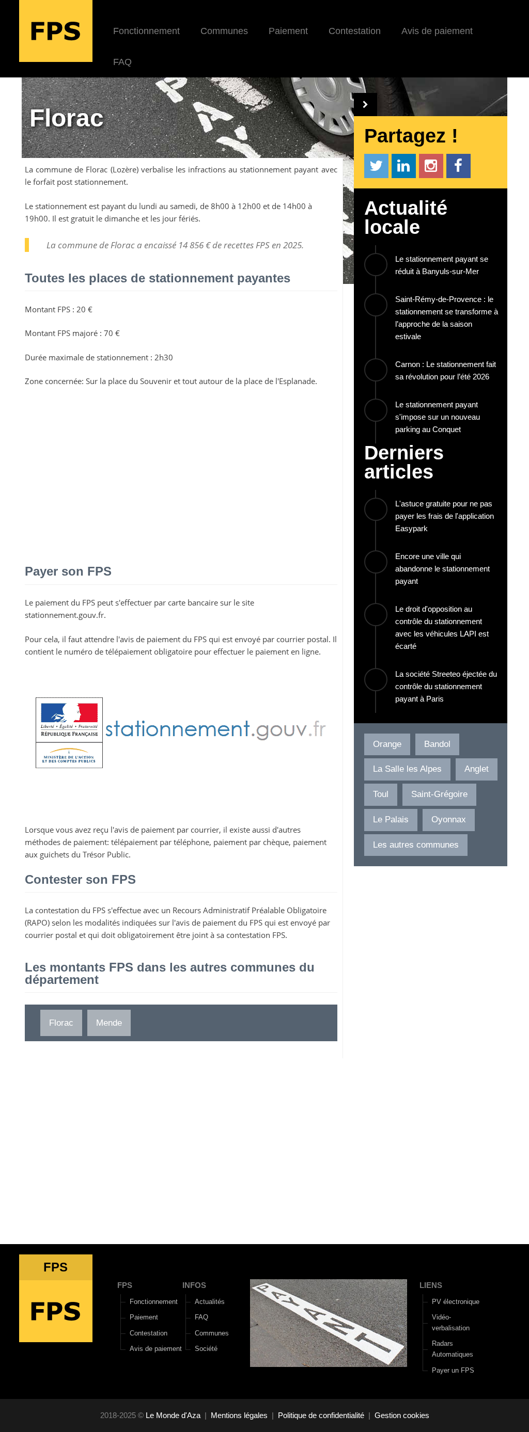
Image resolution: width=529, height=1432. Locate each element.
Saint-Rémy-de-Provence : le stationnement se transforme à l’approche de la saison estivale (446, 318)
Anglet (476, 769)
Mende (109, 1023)
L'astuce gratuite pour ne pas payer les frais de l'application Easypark (444, 516)
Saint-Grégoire (439, 794)
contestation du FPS (70, 910)
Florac (96, 169)
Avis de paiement (437, 31)
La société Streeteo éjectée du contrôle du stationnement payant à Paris (446, 686)
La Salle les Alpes (407, 769)
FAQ (122, 62)
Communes (224, 31)
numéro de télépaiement (108, 651)
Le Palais (391, 819)
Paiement (288, 31)
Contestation (355, 31)
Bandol (437, 744)
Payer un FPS (453, 1370)
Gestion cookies (402, 1415)
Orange (387, 744)
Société (206, 1349)
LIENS (430, 1285)
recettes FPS (247, 245)
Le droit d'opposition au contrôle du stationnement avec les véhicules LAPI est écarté (442, 627)
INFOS (194, 1285)
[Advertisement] (181, 469)
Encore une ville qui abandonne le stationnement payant (442, 568)
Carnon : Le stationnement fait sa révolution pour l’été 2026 (445, 370)
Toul (380, 794)
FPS (124, 1285)
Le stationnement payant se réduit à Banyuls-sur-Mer (441, 265)
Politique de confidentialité (321, 1415)
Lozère (124, 169)
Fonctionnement (146, 31)
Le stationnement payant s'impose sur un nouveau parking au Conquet (437, 417)
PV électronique (455, 1302)
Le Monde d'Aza (173, 1415)
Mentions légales (239, 1415)
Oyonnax (448, 819)
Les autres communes (416, 845)
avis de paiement (150, 639)
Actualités (210, 1302)
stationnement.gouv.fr (64, 615)
